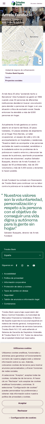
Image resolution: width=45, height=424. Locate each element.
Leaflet (4, 65)
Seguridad (8, 295)
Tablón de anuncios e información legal (21, 299)
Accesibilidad (10, 274)
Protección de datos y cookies (17, 286)
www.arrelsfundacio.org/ (13, 22)
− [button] (40, 62)
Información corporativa (15, 282)
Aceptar (22, 403)
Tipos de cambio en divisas (16, 291)
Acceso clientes (36, 3)
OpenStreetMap (13, 65)
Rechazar (22, 411)
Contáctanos (9, 304)
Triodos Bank (10, 249)
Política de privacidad (13, 278)
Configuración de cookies (23, 418)
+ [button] (40, 59)
